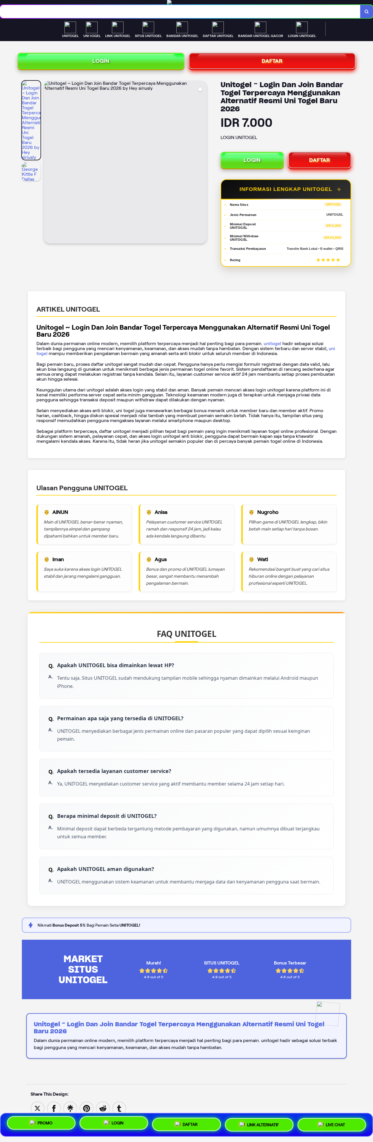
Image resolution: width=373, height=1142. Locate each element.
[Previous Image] (48, 163)
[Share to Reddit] (103, 1108)
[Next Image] (202, 163)
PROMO (45, 1124)
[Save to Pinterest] (87, 1108)
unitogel (272, 343)
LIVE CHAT (335, 1122)
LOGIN (101, 61)
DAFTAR (272, 61)
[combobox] (180, 11)
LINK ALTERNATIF (263, 1122)
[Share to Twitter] (38, 1108)
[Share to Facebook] (54, 1108)
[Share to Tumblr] (119, 1108)
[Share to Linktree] (70, 1108)
